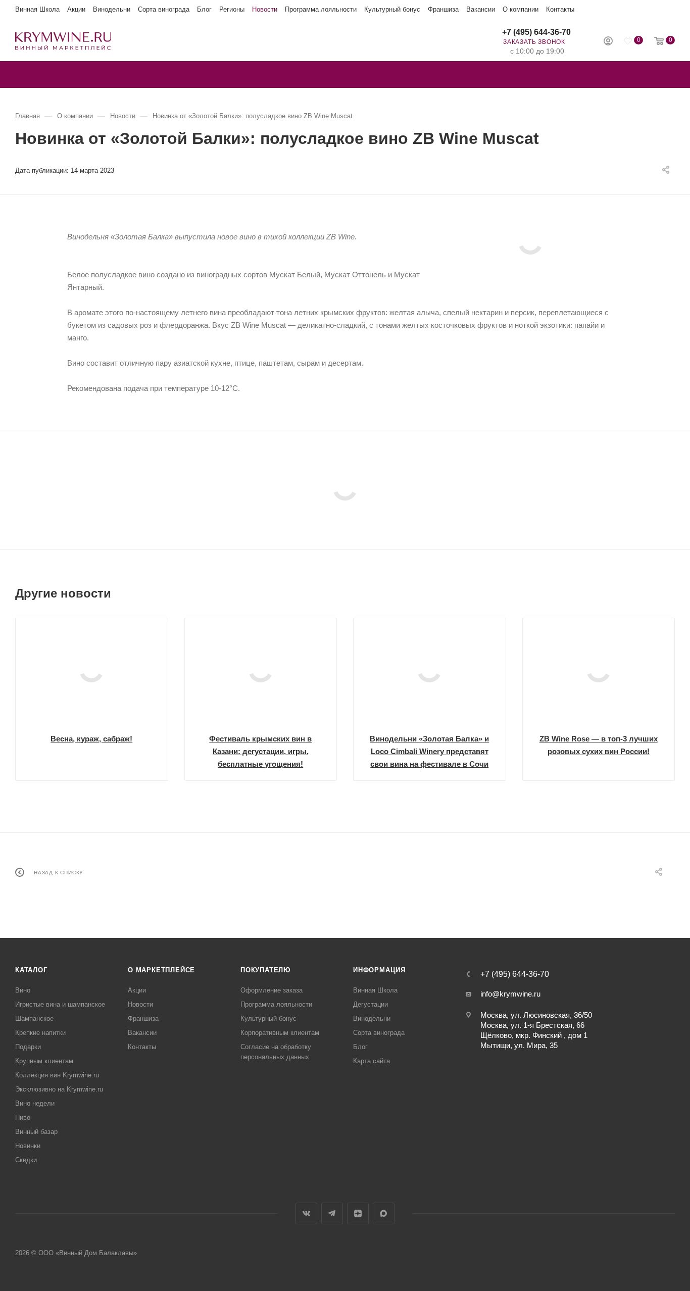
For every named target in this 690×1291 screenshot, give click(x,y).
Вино (22, 990)
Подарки (28, 1047)
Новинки (27, 1146)
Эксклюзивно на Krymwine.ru (59, 1089)
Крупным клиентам (44, 1061)
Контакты (560, 9)
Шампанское (34, 1018)
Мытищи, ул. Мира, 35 (519, 1045)
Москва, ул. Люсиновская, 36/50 (536, 1015)
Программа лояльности (321, 9)
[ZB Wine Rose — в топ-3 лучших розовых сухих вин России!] (598, 670)
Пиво (22, 1117)
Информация (379, 970)
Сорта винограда (163, 9)
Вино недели (35, 1103)
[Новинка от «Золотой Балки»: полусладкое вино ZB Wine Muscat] (530, 242)
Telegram (332, 1213)
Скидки (26, 1160)
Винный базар (36, 1131)
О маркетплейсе (161, 970)
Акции (76, 9)
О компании (520, 9)
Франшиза (443, 9)
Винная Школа (37, 9)
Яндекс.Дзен (358, 1213)
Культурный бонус (392, 9)
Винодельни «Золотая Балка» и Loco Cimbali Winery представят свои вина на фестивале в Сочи (429, 751)
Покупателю (265, 970)
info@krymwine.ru (510, 993)
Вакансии (480, 9)
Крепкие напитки (40, 1032)
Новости (264, 9)
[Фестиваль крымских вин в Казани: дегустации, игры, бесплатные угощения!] (260, 670)
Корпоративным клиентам (279, 1032)
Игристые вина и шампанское (60, 1004)
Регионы (231, 9)
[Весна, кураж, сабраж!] (91, 670)
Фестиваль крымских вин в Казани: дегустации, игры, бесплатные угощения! (260, 751)
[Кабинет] (608, 42)
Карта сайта (371, 1061)
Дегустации (370, 1004)
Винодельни (111, 9)
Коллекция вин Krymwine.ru (57, 1075)
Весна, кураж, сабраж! (91, 738)
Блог (204, 9)
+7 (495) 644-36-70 (536, 32)
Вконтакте (306, 1213)
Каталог (31, 970)
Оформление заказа (271, 990)
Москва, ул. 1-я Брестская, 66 (532, 1025)
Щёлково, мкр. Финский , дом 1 (533, 1035)
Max (384, 1213)
